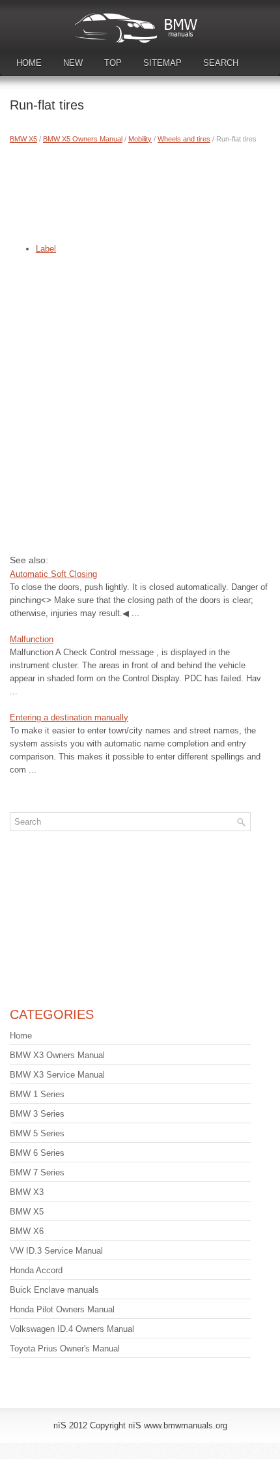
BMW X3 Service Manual (57, 1075)
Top (113, 63)
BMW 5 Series (37, 1133)
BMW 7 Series (37, 1172)
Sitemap (162, 63)
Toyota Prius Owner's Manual (65, 1348)
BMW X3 (27, 1192)
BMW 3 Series (37, 1114)
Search (220, 63)
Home (29, 63)
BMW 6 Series (37, 1153)
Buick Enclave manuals (54, 1290)
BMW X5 (23, 139)
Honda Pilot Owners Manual (62, 1309)
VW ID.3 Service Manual (56, 1251)
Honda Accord (36, 1270)
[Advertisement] (140, 190)
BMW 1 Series (37, 1094)
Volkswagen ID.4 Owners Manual (72, 1329)
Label (46, 249)
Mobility (140, 139)
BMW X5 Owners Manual (82, 139)
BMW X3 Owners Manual (57, 1055)
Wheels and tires (184, 139)
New (73, 63)
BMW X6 (27, 1231)
